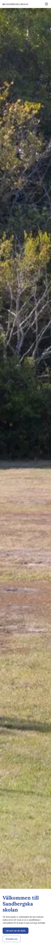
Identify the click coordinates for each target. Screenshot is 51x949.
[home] (15, 3)
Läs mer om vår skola (15, 930)
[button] (45, 4)
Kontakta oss (12, 939)
